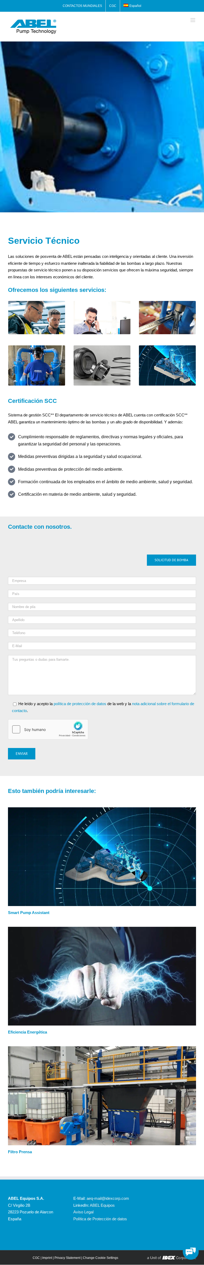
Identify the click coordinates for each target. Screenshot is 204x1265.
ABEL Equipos (102, 1205)
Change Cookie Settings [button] (100, 1258)
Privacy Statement (67, 1258)
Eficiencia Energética (27, 1032)
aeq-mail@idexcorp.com (108, 1198)
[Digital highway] (102, 809)
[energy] (102, 929)
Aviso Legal (83, 1212)
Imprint (47, 1258)
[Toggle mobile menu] (193, 20)
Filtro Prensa (20, 1152)
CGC (36, 1258)
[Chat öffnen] (191, 1252)
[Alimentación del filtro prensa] (102, 1048)
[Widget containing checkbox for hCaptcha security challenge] (48, 729)
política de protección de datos (80, 703)
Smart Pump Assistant (28, 912)
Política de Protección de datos (100, 1219)
